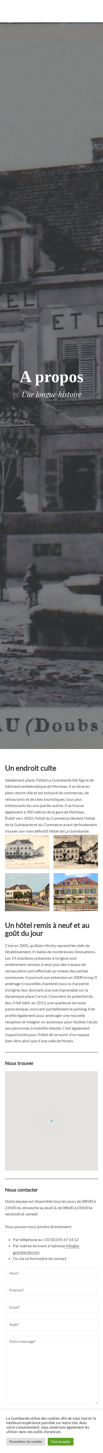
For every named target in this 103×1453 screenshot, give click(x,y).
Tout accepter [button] (60, 1442)
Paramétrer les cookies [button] (25, 1442)
